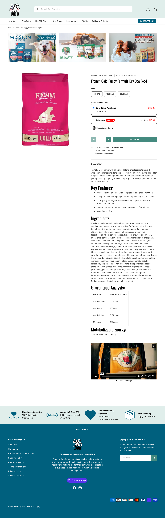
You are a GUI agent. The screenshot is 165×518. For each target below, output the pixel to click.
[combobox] (83, 9)
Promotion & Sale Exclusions (21, 453)
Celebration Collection (100, 21)
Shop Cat (25, 21)
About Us (12, 444)
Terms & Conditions (17, 467)
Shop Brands (57, 21)
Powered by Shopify (33, 507)
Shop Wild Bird (40, 21)
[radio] (93, 108)
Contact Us (13, 449)
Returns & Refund (16, 462)
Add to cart (135, 139)
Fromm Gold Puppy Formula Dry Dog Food (29, 28)
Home (10, 28)
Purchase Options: (99, 102)
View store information (104, 154)
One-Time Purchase (106, 108)
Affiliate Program (16, 475)
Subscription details (104, 128)
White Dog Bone (19, 507)
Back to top (81, 429)
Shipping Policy (15, 458)
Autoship (105, 120)
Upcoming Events (72, 21)
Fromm (94, 75)
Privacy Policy (14, 471)
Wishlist (85, 21)
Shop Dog (12, 21)
